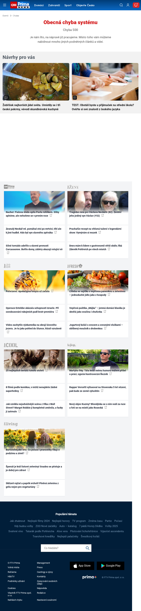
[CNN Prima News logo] (20, 5)
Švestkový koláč (90, 536)
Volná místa (13, 567)
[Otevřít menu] (5, 5)
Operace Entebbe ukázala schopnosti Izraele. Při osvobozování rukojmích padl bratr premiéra (32, 310)
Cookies (12, 588)
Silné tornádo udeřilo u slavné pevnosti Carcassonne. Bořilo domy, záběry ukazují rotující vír (34, 247)
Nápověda (42, 588)
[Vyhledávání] (121, 5)
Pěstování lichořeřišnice (84, 531)
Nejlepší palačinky (67, 536)
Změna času (95, 521)
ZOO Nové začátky (46, 526)
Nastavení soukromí (46, 600)
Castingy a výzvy (45, 572)
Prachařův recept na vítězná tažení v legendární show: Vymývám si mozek (95, 230)
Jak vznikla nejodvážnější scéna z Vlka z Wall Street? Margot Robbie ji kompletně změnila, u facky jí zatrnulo (34, 408)
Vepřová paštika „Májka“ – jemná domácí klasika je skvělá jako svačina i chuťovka (97, 310)
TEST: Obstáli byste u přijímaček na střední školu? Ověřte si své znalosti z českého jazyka (103, 107)
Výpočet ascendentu (112, 531)
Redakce (41, 593)
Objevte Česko (85, 5)
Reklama (12, 572)
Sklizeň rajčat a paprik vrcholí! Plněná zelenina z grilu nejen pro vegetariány (32, 485)
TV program (79, 521)
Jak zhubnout (17, 521)
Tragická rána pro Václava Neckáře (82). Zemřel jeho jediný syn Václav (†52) (95, 214)
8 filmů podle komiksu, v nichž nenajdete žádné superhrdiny (31, 389)
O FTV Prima (14, 563)
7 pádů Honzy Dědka (90, 526)
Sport (68, 5)
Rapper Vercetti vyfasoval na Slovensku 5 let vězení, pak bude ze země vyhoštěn (97, 389)
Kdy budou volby (23, 526)
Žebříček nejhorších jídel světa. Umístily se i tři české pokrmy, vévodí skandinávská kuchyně (31, 107)
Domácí (39, 5)
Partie (108, 521)
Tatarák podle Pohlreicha (40, 531)
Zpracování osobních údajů (47, 582)
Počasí (118, 521)
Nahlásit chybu (15, 600)
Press (40, 567)
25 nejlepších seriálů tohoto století (25, 370)
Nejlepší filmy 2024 (39, 521)
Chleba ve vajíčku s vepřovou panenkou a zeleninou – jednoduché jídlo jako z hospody (97, 293)
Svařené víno (15, 531)
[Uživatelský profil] (127, 5)
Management (43, 563)
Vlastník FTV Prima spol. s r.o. (19, 594)
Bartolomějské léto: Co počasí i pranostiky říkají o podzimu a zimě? (33, 451)
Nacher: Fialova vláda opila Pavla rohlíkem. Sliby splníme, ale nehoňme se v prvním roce (32, 214)
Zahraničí (54, 5)
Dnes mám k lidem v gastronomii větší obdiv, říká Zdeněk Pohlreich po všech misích (95, 247)
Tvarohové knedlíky (44, 536)
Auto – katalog (68, 526)
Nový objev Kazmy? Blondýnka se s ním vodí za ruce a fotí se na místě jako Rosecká (97, 406)
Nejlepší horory (61, 521)
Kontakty (41, 576)
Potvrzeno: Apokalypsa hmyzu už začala (28, 291)
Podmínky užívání (16, 581)
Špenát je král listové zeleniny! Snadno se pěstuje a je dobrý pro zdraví (34, 468)
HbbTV (11, 576)
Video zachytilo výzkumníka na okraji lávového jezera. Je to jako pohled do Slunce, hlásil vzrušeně (34, 326)
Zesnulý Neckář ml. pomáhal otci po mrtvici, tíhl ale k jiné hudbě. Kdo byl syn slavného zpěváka (33, 230)
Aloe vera (62, 531)
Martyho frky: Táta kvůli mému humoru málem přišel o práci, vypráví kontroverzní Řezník (97, 372)
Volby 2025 (111, 526)
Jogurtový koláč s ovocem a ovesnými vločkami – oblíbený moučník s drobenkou (96, 326)
